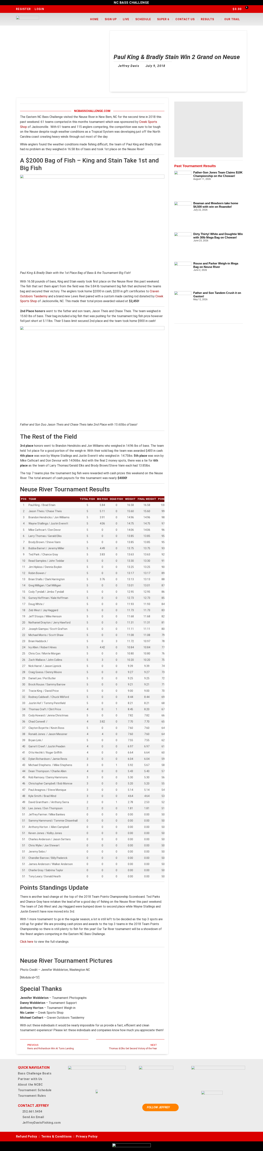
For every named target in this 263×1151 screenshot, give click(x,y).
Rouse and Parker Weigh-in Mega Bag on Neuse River (215, 265)
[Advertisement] (208, 129)
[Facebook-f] (228, 1136)
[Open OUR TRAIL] (242, 19)
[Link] (245, 1136)
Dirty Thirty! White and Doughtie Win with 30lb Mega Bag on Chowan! (218, 235)
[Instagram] (233, 1136)
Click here (26, 941)
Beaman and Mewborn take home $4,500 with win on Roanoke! (215, 205)
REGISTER (23, 9)
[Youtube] (239, 1136)
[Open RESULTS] (216, 19)
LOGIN (39, 9)
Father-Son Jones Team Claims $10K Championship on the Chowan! (218, 174)
